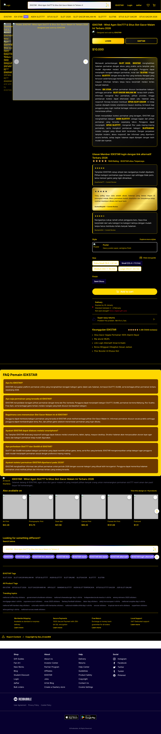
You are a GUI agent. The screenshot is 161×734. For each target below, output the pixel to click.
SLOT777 (102, 17)
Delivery (82, 659)
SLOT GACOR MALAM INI (84, 17)
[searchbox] (80, 549)
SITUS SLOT (52, 17)
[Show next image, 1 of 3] (85, 61)
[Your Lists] (148, 5)
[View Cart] (154, 5)
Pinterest (122, 675)
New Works (19, 667)
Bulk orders (19, 687)
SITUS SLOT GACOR (128, 17)
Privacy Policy (33, 705)
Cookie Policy (46, 705)
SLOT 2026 (66, 17)
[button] (7, 27)
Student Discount (21, 675)
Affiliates (48, 671)
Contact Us (84, 683)
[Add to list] (24, 497)
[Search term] (107, 5)
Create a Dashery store (54, 687)
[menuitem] (8, 16)
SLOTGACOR (148, 128)
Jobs (46, 679)
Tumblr (121, 671)
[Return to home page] (14, 5)
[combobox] (69, 5)
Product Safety (85, 675)
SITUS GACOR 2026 (148, 17)
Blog (16, 671)
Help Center (84, 667)
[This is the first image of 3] (16, 61)
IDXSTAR (8, 17)
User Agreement (20, 705)
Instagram (122, 659)
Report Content (14, 637)
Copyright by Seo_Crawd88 (38, 637)
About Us (48, 659)
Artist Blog (49, 683)
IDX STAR (20, 17)
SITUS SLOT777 (113, 125)
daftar (16, 683)
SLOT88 (112, 17)
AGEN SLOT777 (38, 17)
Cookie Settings (86, 687)
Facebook (122, 663)
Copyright (83, 679)
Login (16, 679)
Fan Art (17, 663)
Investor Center (51, 663)
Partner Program (51, 667)
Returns (82, 663)
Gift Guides (19, 659)
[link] (8, 557)
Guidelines (83, 671)
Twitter (121, 667)
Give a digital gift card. (118, 311)
